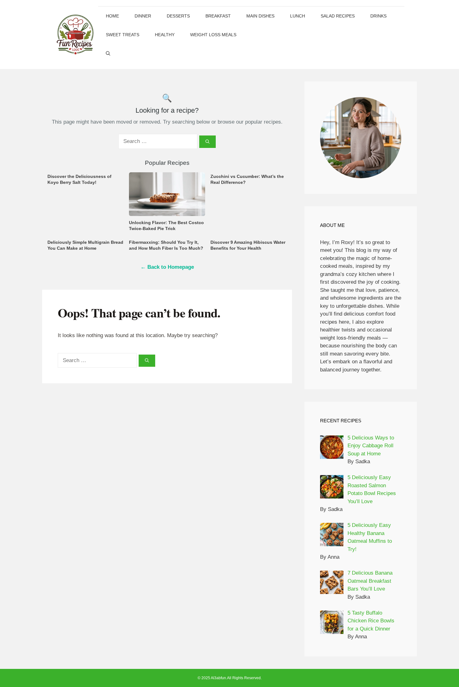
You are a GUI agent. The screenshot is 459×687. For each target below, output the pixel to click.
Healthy (165, 34)
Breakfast (218, 15)
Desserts (178, 15)
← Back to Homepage (167, 267)
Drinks (378, 15)
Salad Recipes (338, 15)
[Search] (207, 141)
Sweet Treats (122, 34)
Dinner (143, 15)
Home (112, 15)
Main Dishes (260, 15)
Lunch (297, 15)
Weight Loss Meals (213, 34)
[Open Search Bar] (108, 53)
